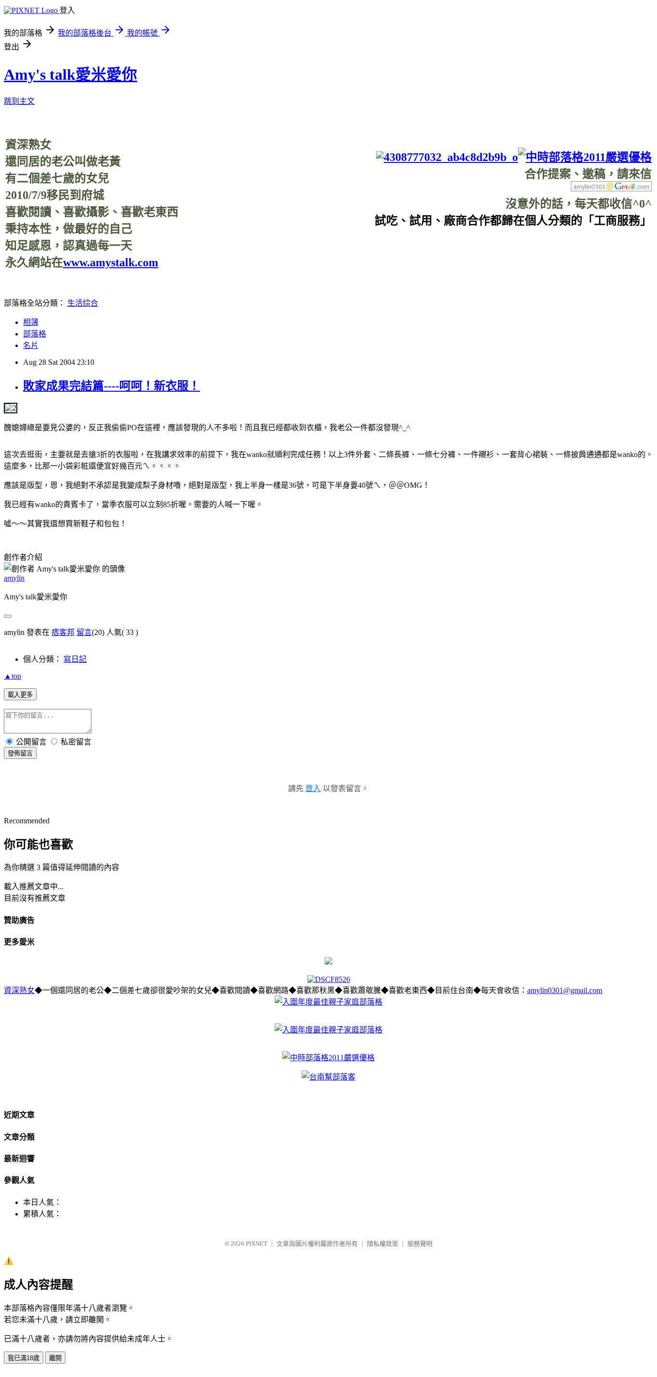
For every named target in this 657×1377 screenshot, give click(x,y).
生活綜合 (82, 303)
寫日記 (75, 659)
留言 (84, 632)
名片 (30, 345)
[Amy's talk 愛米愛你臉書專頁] (447, 157)
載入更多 (20, 694)
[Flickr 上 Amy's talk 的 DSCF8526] (328, 979)
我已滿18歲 (23, 1358)
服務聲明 (419, 1243)
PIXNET (256, 1243)
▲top (12, 676)
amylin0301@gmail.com (564, 990)
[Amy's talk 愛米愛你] (328, 962)
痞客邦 (63, 632)
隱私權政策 (382, 1243)
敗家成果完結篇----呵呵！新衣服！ (111, 386)
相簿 (30, 322)
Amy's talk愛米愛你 (70, 74)
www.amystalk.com (110, 262)
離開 (55, 1358)
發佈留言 (20, 753)
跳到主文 (19, 101)
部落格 (34, 334)
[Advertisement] (477, 249)
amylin (14, 578)
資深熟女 (19, 990)
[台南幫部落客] (328, 1077)
